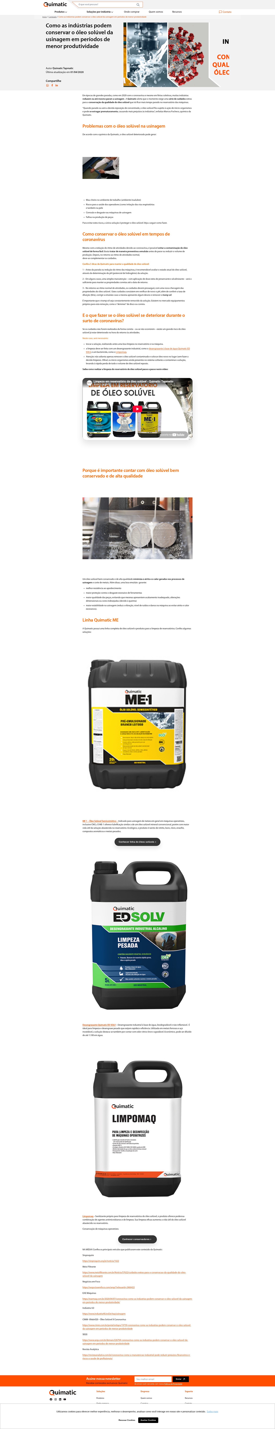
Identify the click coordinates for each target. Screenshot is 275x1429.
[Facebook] (51, 1399)
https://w (86, 1272)
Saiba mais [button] (212, 1411)
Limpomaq (121, 352)
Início (44, 17)
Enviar (178, 1379)
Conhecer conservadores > (137, 1239)
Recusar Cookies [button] (127, 1420)
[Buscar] (138, 4)
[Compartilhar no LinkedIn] (56, 85)
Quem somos (156, 12)
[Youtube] (64, 1399)
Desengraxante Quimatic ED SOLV (99, 1025)
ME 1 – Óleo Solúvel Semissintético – (100, 821)
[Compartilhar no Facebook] (52, 85)
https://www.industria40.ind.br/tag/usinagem (103, 1314)
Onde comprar (132, 12)
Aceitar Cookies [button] (148, 1420)
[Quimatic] (55, 4)
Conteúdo (53, 17)
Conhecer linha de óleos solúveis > (137, 841)
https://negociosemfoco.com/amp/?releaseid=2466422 (108, 1287)
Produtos (59, 12)
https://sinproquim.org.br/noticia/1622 (100, 1261)
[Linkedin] (60, 1399)
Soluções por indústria (99, 12)
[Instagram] (55, 1399)
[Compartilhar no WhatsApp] (47, 85)
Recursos (177, 12)
